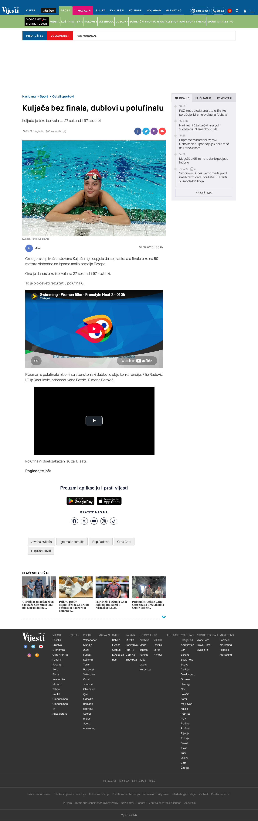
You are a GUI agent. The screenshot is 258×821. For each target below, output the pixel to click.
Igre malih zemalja (72, 542)
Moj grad (187, 635)
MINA (38, 248)
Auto (55, 669)
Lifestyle (146, 635)
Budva (184, 664)
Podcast (57, 664)
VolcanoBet (60, 35)
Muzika (130, 640)
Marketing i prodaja (184, 794)
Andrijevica (187, 645)
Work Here (203, 640)
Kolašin (185, 694)
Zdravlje (144, 640)
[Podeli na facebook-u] (137, 131)
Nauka (56, 694)
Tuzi (183, 753)
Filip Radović (100, 542)
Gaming (130, 654)
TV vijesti (158, 637)
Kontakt (203, 794)
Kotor (184, 699)
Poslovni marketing (226, 642)
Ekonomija (59, 649)
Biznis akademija (59, 677)
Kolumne (173, 635)
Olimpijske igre (89, 691)
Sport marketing (89, 726)
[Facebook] (74, 521)
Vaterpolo (89, 674)
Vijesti (57, 635)
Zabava (130, 635)
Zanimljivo (132, 645)
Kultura (57, 659)
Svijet (116, 635)
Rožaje (185, 738)
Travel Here (203, 645)
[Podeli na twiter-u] (146, 131)
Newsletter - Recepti (133, 803)
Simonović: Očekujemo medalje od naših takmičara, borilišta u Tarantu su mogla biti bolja (203, 177)
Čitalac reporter (220, 794)
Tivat (184, 748)
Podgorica (187, 640)
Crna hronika (60, 654)
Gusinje (185, 679)
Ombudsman (60, 699)
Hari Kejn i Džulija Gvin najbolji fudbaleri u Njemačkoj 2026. (199, 127)
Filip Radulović (41, 551)
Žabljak (185, 767)
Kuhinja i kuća (144, 657)
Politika (57, 640)
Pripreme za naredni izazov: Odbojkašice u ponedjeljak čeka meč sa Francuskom (204, 144)
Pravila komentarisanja (126, 794)
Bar (183, 649)
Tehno (56, 689)
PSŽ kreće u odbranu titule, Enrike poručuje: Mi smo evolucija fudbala (203, 113)
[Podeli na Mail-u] (162, 131)
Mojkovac (186, 704)
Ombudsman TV (60, 706)
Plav (183, 718)
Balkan (116, 640)
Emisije (158, 645)
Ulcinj (184, 758)
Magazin (104, 635)
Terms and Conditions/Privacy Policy (96, 803)
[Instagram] (103, 521)
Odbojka (88, 699)
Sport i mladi (87, 716)
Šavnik (185, 743)
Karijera (67, 803)
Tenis (86, 664)
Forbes (74, 635)
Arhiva (124, 781)
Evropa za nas (118, 657)
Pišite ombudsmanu (39, 794)
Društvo (57, 645)
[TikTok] (113, 521)
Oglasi (221, 10)
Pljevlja (185, 733)
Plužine (185, 723)
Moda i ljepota (144, 647)
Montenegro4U (207, 635)
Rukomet (88, 669)
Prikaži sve (203, 193)
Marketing (227, 635)
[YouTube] (94, 521)
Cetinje (185, 669)
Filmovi (158, 654)
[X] (84, 521)
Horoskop (145, 669)
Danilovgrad (188, 674)
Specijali (139, 781)
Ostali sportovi (88, 682)
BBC (152, 781)
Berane (185, 654)
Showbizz (131, 659)
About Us (189, 803)
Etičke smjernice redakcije (70, 794)
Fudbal (87, 654)
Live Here (202, 649)
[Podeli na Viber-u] (154, 131)
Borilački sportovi (88, 706)
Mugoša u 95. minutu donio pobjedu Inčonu (203, 161)
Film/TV (130, 649)
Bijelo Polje (187, 659)
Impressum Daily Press (156, 794)
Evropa (116, 645)
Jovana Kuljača (41, 542)
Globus (116, 649)
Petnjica (186, 713)
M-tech (57, 684)
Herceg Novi (185, 686)
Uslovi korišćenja (99, 794)
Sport (87, 635)
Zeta (183, 762)
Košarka (88, 659)
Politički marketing (226, 652)
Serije (157, 649)
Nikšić (184, 708)
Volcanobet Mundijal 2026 (90, 644)
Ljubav (143, 664)
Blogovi (109, 781)
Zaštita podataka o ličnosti (165, 803)
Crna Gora (124, 542)
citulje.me (202, 10)
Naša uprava (60, 713)
